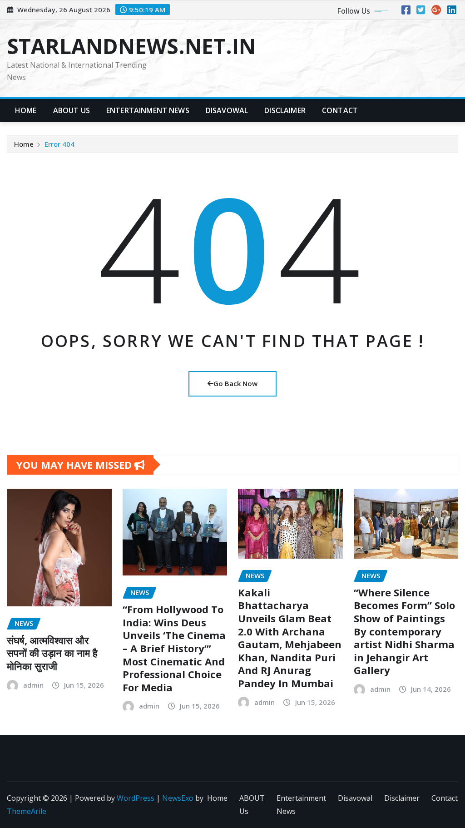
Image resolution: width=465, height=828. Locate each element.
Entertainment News (147, 110)
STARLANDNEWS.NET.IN (131, 46)
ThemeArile (26, 811)
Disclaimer (285, 110)
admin (33, 684)
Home (26, 110)
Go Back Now (235, 383)
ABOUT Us (71, 110)
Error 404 (59, 144)
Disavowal (227, 110)
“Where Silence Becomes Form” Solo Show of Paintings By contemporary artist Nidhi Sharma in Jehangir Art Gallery (404, 631)
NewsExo (177, 798)
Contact (340, 110)
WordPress (135, 798)
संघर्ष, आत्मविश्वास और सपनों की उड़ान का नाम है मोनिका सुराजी (52, 653)
